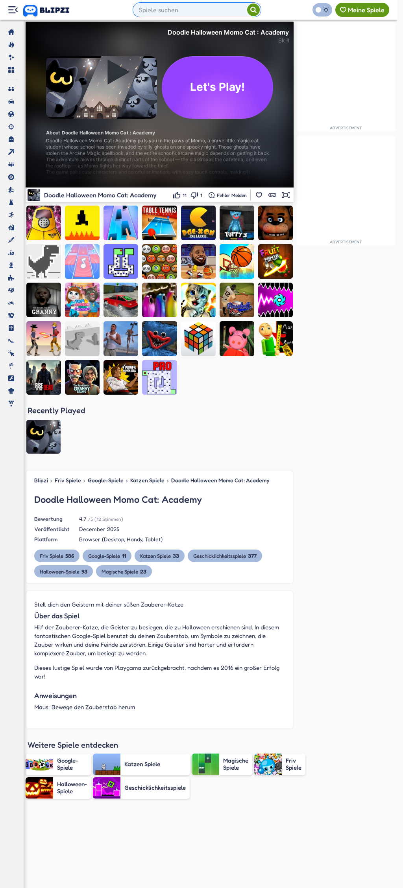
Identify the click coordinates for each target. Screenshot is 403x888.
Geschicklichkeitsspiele (225, 555)
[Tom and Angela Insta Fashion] (82, 300)
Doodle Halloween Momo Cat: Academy (220, 480)
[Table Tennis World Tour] (159, 223)
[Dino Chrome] (44, 261)
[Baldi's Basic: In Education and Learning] (275, 338)
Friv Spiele (68, 480)
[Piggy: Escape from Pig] (237, 338)
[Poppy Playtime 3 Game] (237, 223)
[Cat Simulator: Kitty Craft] (198, 300)
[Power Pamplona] (121, 377)
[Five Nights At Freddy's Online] (275, 223)
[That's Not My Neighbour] (44, 223)
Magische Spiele (124, 571)
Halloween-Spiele (63, 571)
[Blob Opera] (159, 300)
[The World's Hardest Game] (121, 261)
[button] (259, 194)
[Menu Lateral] (13, 10)
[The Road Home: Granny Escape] (82, 377)
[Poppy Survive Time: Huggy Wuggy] (159, 338)
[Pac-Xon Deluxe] (198, 223)
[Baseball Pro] (237, 300)
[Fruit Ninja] (275, 261)
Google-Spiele (106, 480)
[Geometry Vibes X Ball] (275, 300)
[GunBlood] (44, 338)
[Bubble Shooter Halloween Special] (159, 261)
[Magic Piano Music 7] (82, 261)
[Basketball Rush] (237, 261)
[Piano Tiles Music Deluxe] (121, 223)
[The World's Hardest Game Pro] (159, 377)
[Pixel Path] (82, 223)
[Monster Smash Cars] (121, 300)
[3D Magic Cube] (198, 338)
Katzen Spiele (147, 480)
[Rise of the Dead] (44, 377)
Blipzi (41, 480)
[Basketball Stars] (198, 261)
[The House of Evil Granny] (44, 300)
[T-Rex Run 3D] (82, 338)
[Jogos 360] (51, 11)
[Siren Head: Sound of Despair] (121, 338)
